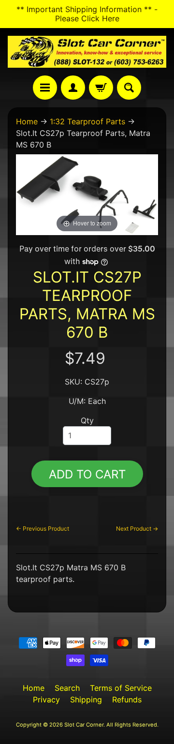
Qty (87, 420)
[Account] (73, 87)
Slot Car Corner (83, 724)
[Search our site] (129, 87)
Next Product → (137, 528)
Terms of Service (121, 688)
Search (67, 688)
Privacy (46, 699)
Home (27, 121)
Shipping (86, 699)
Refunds (127, 699)
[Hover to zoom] (87, 194)
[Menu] (45, 87)
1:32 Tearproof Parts (87, 121)
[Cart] (101, 87)
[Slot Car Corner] (87, 52)
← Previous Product (42, 528)
